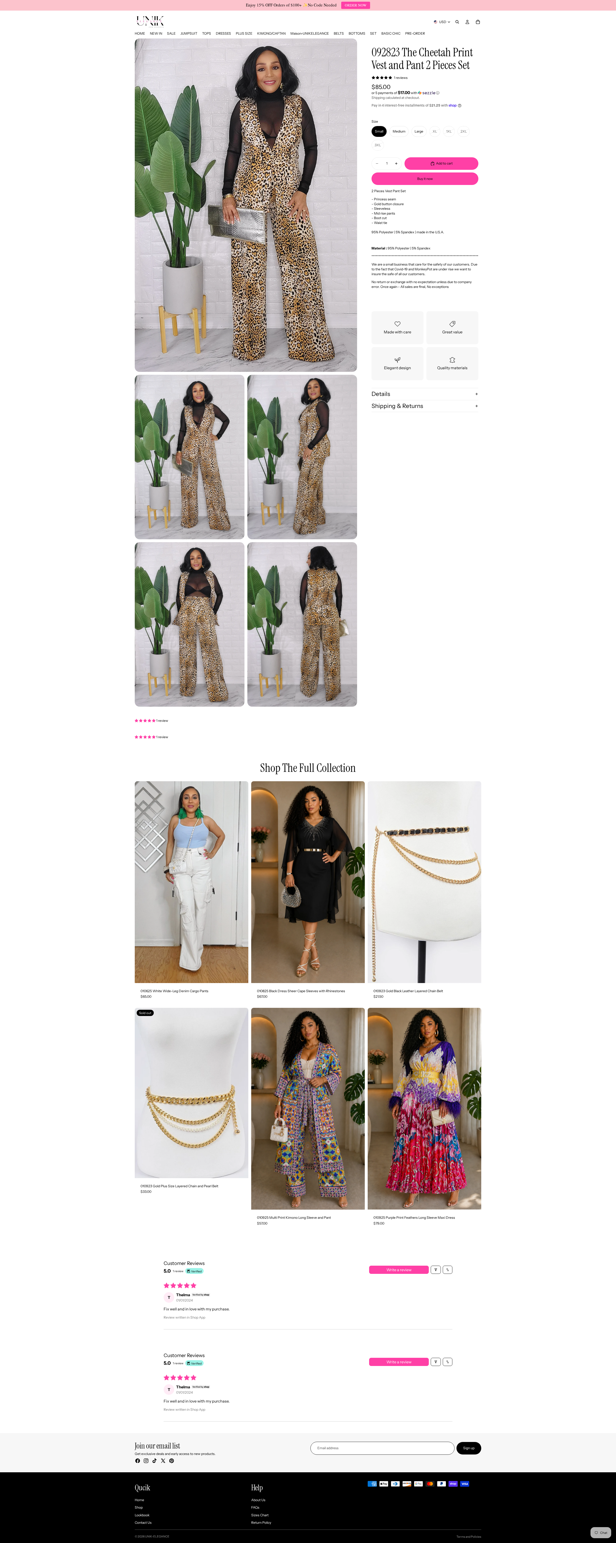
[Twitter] (163, 1461)
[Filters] (436, 1270)
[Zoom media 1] (246, 205)
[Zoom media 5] (302, 624)
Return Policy (261, 1523)
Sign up (469, 1448)
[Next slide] (241, 882)
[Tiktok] (154, 1461)
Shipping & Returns (397, 405)
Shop (139, 1507)
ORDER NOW (355, 5)
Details (381, 393)
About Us (258, 1500)
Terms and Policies (468, 1536)
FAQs (255, 1507)
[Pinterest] (171, 1461)
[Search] (457, 22)
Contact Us (143, 1523)
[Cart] (478, 22)
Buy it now (425, 178)
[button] (425, 92)
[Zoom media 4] (189, 624)
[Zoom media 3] (302, 457)
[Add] (473, 975)
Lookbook (142, 1515)
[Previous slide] (142, 882)
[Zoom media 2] (189, 457)
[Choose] (241, 975)
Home (139, 1500)
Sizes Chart (260, 1515)
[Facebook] (138, 1461)
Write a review (398, 1269)
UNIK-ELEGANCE (157, 1536)
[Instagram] (146, 1461)
